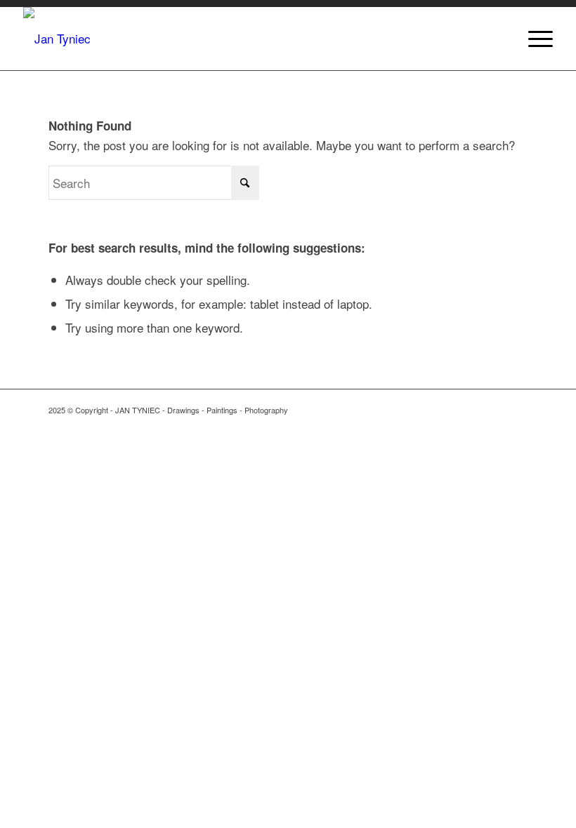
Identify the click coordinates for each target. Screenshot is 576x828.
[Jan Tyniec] (57, 38)
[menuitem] (533, 38)
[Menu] (533, 38)
